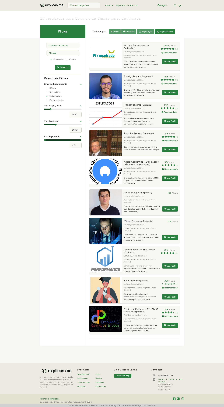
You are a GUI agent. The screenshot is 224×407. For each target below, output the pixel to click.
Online (72, 59)
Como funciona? (83, 382)
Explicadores (101, 386)
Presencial (58, 59)
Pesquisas (100, 382)
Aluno (108, 5)
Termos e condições (49, 399)
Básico (52, 88)
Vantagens (81, 386)
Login (179, 5)
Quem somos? (82, 378)
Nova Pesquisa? (83, 374)
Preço (115, 31)
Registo (163, 5)
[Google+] (178, 399)
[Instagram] (182, 399)
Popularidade (166, 31)
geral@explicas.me (165, 375)
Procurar (63, 67)
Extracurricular (56, 100)
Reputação (146, 31)
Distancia (129, 31)
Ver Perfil (171, 61)
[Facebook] (174, 399)
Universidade (55, 96)
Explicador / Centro (126, 5)
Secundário (54, 92)
